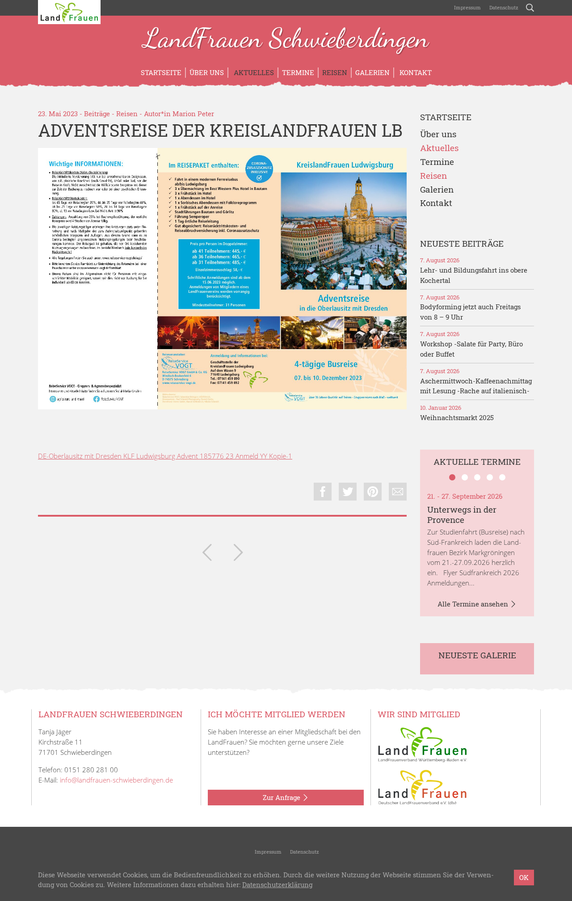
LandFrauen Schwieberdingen (286, 39)
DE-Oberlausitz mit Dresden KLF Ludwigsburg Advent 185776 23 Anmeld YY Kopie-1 (165, 455)
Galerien (372, 72)
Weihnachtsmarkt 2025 (457, 417)
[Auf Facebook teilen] (323, 492)
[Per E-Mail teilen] (398, 492)
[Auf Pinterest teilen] (373, 492)
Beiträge (97, 113)
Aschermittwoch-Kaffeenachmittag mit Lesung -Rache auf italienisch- (476, 386)
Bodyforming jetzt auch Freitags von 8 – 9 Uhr (470, 311)
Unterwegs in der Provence (461, 514)
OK (524, 877)
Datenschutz (503, 7)
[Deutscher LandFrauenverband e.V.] (422, 786)
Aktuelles (253, 72)
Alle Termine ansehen (473, 603)
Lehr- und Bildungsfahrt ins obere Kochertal (473, 275)
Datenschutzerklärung (277, 884)
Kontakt (415, 72)
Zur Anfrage (282, 797)
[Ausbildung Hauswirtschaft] (206, 554)
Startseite (161, 72)
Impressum (467, 7)
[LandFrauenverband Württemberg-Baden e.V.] (422, 743)
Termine (298, 72)
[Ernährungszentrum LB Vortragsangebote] (238, 554)
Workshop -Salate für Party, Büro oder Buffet (471, 348)
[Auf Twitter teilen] (348, 492)
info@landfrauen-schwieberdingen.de (116, 779)
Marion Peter (193, 113)
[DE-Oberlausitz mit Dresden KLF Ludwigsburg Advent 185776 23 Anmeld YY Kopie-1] (222, 278)
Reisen (334, 72)
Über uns (206, 72)
